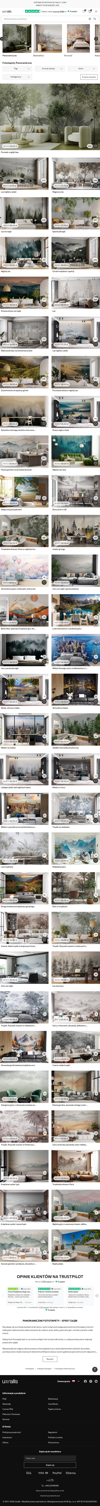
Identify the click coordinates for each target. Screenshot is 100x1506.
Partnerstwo (53, 1442)
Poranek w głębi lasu (10, 152)
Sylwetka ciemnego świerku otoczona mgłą (19, 430)
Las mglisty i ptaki (8, 192)
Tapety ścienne (54, 1409)
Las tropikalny (7, 867)
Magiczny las (58, 192)
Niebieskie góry (59, 867)
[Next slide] (96, 39)
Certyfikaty (53, 1404)
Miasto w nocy (58, 787)
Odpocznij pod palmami (11, 509)
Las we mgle (6, 231)
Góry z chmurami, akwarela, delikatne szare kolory (70, 1025)
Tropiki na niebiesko (61, 827)
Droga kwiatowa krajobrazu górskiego (18, 906)
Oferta (5, 1442)
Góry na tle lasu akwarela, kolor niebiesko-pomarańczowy (70, 1144)
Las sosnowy (58, 986)
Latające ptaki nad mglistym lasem (16, 787)
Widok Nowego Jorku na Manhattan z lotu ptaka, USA (70, 668)
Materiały (6, 1404)
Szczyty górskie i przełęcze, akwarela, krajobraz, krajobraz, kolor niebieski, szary (19, 1264)
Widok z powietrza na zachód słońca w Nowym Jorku (19, 827)
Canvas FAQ (7, 1409)
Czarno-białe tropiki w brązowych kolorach (19, 946)
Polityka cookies (55, 1437)
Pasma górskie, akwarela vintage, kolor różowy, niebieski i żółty (70, 1105)
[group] (47, 40)
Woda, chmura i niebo (10, 708)
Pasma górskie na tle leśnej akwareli (16, 470)
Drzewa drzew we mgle (11, 311)
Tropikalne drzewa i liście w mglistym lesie (19, 549)
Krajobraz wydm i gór (10, 1184)
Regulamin (52, 1432)
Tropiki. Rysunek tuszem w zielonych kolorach (70, 946)
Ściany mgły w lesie (60, 430)
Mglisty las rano (59, 470)
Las (53, 311)
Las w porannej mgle (10, 668)
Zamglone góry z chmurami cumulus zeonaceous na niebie (19, 1105)
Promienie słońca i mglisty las (65, 390)
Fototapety (29, 1369)
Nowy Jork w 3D (59, 509)
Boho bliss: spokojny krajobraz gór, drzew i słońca (19, 628)
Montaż (5, 1419)
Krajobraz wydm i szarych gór (13, 1224)
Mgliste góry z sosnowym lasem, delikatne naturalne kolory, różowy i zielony (70, 1224)
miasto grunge (58, 549)
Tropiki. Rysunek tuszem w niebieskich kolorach (19, 1025)
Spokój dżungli (58, 231)
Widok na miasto (8, 747)
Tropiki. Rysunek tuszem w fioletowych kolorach (19, 1144)
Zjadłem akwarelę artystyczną (65, 747)
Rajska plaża (57, 1264)
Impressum (7, 1437)
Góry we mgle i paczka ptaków (65, 589)
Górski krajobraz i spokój (63, 271)
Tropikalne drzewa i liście (63, 1184)
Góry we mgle (7, 986)
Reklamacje (53, 1399)
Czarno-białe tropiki (61, 1065)
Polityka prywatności (11, 1432)
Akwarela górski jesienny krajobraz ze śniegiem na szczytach (19, 1065)
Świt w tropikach (59, 906)
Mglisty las (5, 271)
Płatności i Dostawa (11, 1414)
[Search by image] (90, 19)
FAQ (4, 1399)
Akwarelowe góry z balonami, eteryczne (18, 589)
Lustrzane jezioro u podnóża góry (66, 628)
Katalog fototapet (44, 1369)
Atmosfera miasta (60, 708)
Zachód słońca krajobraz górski (14, 390)
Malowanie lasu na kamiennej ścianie (16, 350)
